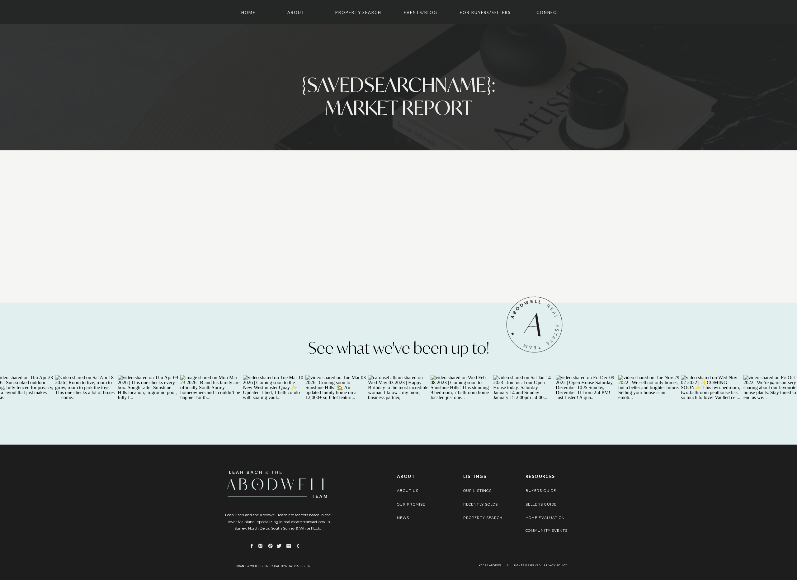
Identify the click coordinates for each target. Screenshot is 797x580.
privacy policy (555, 565)
